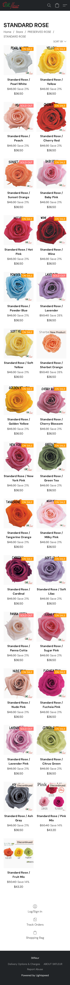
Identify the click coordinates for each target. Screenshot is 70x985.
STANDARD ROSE (15, 36)
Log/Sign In (35, 911)
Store (19, 32)
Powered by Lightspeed (35, 975)
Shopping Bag (35, 938)
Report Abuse (35, 969)
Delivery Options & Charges (24, 964)
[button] (11, 5)
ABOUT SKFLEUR (53, 964)
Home (7, 32)
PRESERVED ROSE (39, 32)
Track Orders (35, 924)
